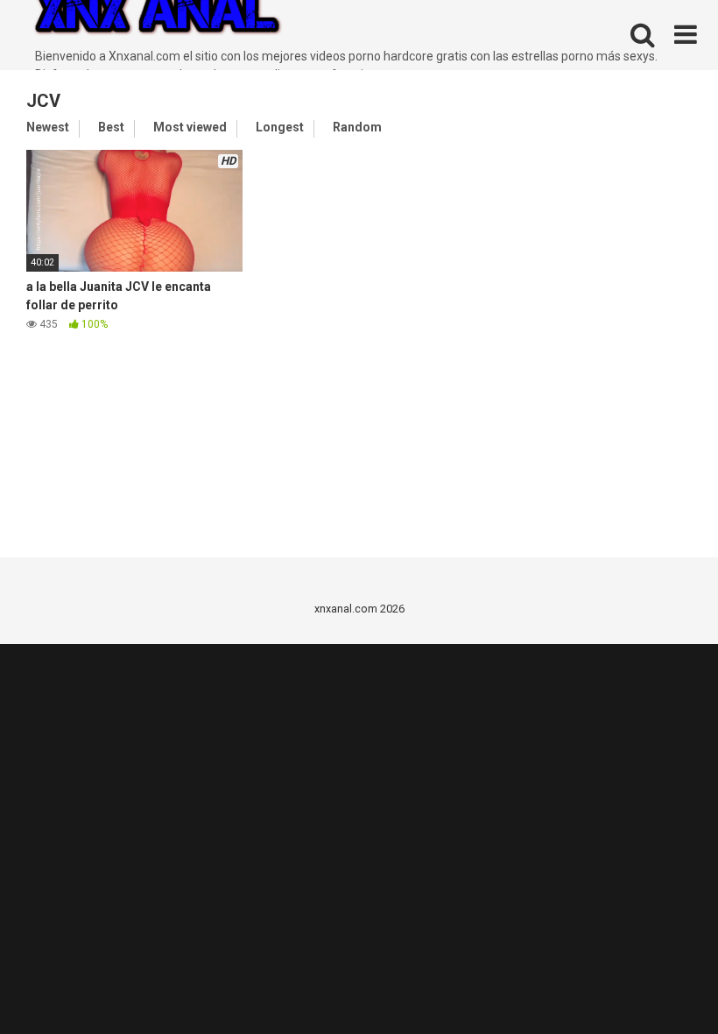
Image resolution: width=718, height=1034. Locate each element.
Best (111, 127)
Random (357, 127)
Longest (280, 127)
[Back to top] (659, 981)
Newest (47, 127)
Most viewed (190, 127)
